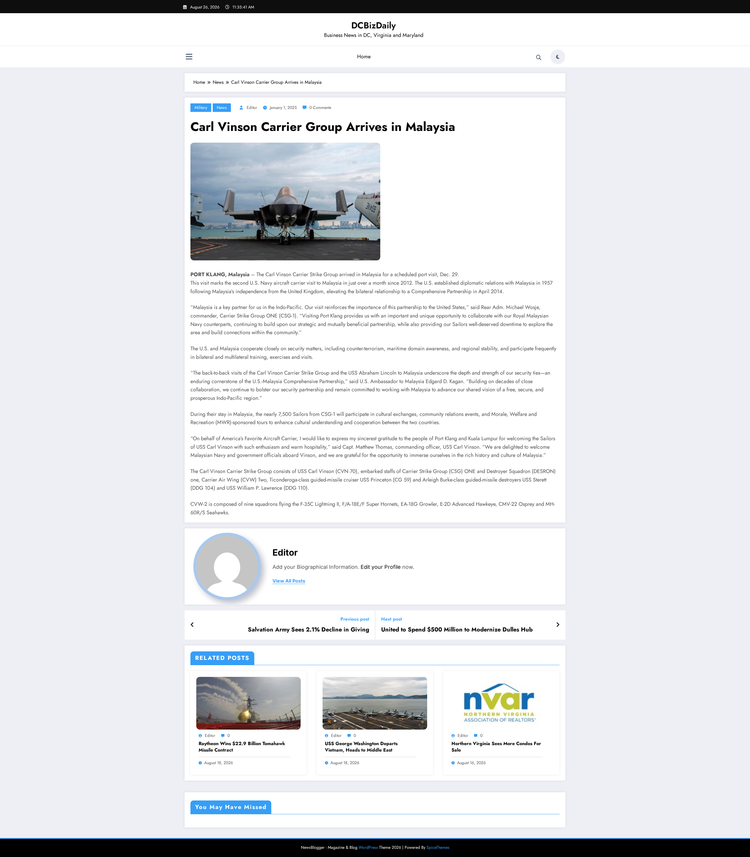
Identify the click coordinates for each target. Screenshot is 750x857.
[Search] (538, 57)
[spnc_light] (557, 56)
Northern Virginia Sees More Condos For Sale (496, 746)
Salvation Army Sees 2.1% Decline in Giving (308, 630)
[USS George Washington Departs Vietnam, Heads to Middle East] (375, 702)
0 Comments (320, 107)
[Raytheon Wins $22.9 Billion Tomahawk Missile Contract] (248, 702)
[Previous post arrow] (192, 625)
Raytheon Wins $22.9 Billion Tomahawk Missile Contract (242, 746)
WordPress (368, 847)
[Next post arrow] (558, 625)
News (222, 107)
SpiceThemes (438, 847)
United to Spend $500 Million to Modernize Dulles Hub (457, 630)
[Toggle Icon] (189, 57)
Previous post (354, 619)
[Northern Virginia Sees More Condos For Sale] (501, 702)
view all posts (288, 581)
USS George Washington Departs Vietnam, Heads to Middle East (361, 746)
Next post (391, 619)
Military (201, 107)
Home (364, 56)
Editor (252, 107)
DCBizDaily (373, 25)
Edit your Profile (381, 567)
